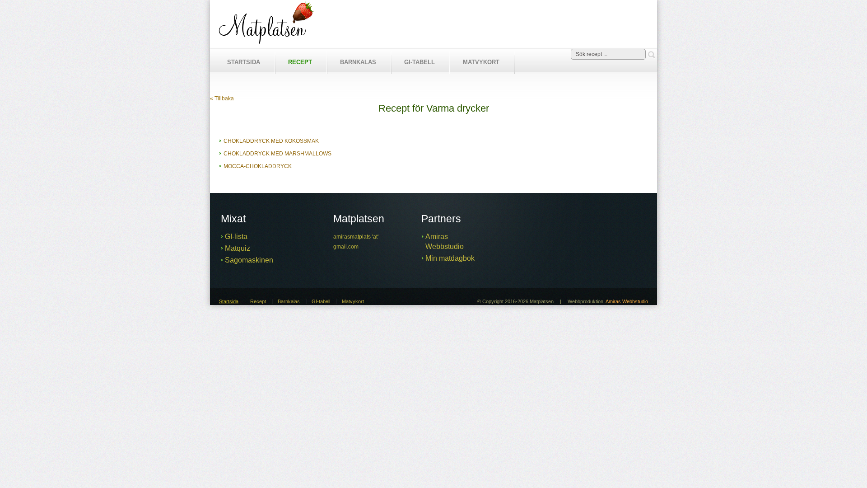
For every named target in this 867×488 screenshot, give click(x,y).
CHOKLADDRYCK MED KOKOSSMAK (271, 141)
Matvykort (353, 301)
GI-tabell (321, 301)
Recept (258, 301)
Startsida (228, 301)
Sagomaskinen (249, 260)
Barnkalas (289, 301)
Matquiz (237, 248)
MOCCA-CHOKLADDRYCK (258, 166)
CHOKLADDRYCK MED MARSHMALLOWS (277, 153)
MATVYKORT (481, 62)
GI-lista (236, 236)
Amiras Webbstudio (627, 301)
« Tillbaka (222, 98)
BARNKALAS (358, 62)
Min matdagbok (450, 258)
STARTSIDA (243, 62)
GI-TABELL (419, 62)
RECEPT (300, 62)
